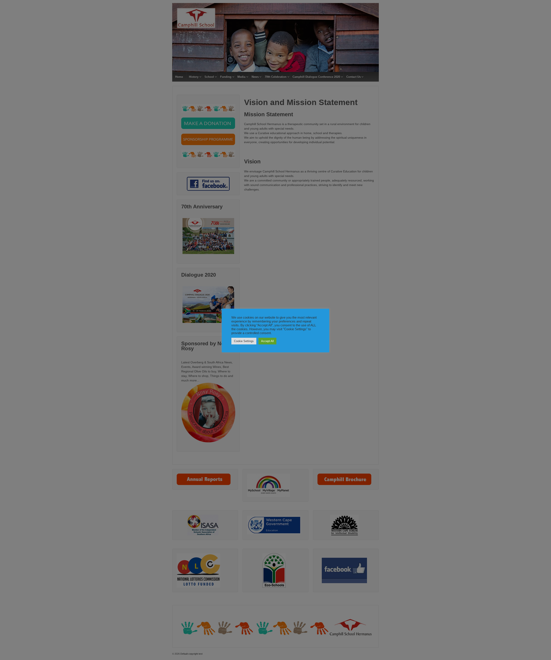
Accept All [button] (267, 341)
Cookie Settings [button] (244, 341)
